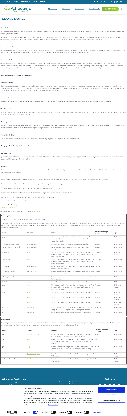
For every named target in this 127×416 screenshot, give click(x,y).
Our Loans (66, 9)
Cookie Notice (53, 405)
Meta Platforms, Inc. (33, 334)
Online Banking (110, 9)
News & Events (94, 9)
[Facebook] (91, 2)
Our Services (79, 9)
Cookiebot (36, 211)
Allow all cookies (111, 389)
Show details (97, 412)
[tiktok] (104, 2)
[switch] (53, 412)
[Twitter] (94, 2)
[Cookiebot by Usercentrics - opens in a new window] (12, 412)
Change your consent (7, 207)
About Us (7, 2)
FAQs (16, 2)
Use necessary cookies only (111, 400)
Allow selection (111, 395)
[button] (121, 9)
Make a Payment (39, 2)
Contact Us (25, 2)
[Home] (14, 9)
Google (29, 252)
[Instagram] (101, 2)
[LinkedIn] (97, 2)
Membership (52, 9)
